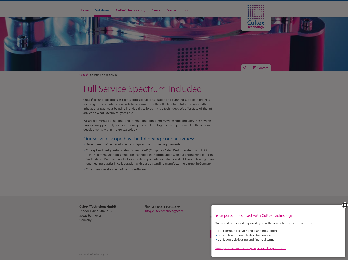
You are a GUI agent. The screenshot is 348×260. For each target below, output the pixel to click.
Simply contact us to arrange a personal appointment (250, 248)
